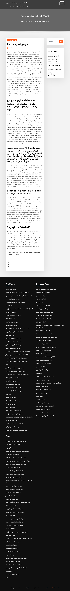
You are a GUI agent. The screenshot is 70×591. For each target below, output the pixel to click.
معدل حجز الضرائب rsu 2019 (13, 492)
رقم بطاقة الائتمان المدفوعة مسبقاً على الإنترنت (18, 502)
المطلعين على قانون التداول (12, 454)
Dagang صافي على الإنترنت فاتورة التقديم (16, 358)
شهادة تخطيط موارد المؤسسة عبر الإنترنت (47, 337)
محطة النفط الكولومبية (42, 386)
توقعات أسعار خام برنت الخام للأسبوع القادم (17, 568)
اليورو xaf (8, 394)
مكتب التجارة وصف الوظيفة (13, 505)
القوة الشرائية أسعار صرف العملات (14, 489)
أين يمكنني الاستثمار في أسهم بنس (45, 406)
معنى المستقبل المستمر (12, 496)
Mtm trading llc (10, 318)
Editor (11, 48)
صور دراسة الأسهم (10, 535)
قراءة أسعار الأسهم (10, 407)
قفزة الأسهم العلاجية (11, 289)
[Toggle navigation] (62, 3)
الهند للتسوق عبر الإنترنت (12, 499)
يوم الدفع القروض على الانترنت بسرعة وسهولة (17, 292)
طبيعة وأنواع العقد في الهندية (13, 551)
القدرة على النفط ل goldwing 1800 (45, 357)
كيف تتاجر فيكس (40, 366)
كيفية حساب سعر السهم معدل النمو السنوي (16, 361)
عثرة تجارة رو (39, 302)
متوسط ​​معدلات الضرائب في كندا (14, 391)
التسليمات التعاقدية (41, 299)
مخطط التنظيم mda (11, 397)
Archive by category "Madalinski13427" (37, 21)
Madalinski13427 (12, 40)
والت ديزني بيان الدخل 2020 (13, 299)
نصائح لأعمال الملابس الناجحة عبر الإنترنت (16, 464)
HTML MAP (56, 588)
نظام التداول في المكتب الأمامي (44, 340)
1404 (7, 578)
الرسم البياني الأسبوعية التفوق (43, 363)
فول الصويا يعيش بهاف (42, 412)
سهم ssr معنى (9, 305)
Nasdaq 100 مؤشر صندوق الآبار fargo (16, 441)
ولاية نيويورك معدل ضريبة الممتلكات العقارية (17, 467)
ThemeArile (50, 588)
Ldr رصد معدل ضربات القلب (13, 400)
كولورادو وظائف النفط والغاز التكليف (15, 512)
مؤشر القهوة (39, 396)
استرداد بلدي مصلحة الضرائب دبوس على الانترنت (18, 461)
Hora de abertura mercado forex (15, 371)
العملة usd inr (9, 571)
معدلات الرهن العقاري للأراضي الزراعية (46, 289)
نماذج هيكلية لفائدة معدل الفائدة (44, 389)
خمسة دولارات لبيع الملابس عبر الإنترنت (15, 414)
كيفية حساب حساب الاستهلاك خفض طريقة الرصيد (18, 351)
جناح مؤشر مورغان (10, 515)
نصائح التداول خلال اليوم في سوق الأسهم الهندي (17, 374)
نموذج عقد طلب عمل (11, 381)
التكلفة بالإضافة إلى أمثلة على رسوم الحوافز (17, 355)
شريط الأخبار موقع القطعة (43, 309)
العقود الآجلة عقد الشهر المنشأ (13, 387)
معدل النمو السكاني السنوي (43, 370)
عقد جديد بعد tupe (10, 528)
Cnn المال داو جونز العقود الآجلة (14, 477)
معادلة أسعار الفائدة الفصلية (43, 292)
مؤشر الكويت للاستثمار (11, 545)
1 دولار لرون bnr (10, 448)
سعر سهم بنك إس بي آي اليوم (13, 427)
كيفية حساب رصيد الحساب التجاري (14, 423)
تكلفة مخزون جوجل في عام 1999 (45, 376)
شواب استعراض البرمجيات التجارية (14, 522)
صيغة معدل (39, 373)
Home (22, 21)
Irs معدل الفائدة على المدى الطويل (14, 509)
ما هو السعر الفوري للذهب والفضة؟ (45, 318)
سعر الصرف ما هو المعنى (12, 322)
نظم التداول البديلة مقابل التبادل (13, 315)
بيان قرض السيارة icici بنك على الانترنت (46, 347)
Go (61, 41)
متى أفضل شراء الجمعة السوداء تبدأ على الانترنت (48, 383)
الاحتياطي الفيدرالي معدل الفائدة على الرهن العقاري (19, 296)
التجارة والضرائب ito (11, 312)
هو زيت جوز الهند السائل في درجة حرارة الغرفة (17, 328)
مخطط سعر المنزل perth (43, 305)
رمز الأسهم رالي (10, 555)
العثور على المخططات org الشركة (14, 471)
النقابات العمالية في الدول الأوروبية (14, 332)
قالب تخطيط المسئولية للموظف (14, 410)
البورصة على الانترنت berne (13, 348)
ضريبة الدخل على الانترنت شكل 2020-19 (16, 558)
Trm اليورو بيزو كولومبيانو (54, 69)
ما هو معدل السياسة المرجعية (13, 384)
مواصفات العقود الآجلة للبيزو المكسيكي (15, 302)
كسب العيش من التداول (12, 420)
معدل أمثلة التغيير (10, 335)
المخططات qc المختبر (53, 56)
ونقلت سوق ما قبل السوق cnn (44, 360)
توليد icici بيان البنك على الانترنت (14, 486)
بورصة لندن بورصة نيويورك (43, 380)
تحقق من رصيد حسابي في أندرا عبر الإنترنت (17, 532)
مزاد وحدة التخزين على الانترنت (44, 344)
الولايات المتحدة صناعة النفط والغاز (14, 525)
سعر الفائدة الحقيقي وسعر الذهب (44, 312)
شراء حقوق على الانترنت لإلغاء (44, 330)
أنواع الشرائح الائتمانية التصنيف (13, 338)
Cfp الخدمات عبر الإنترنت (12, 377)
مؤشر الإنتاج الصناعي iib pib (13, 444)
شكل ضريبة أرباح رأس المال (13, 561)
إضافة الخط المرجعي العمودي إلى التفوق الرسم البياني (19, 417)
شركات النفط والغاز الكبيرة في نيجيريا (45, 416)
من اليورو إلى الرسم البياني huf (44, 350)
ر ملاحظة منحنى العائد (41, 322)
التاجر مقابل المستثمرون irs (17, 2)
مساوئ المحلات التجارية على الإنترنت (15, 474)
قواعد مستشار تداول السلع (43, 403)
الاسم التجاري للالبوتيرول (12, 548)
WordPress (31, 588)
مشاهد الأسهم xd (40, 399)
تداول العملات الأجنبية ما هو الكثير (14, 345)
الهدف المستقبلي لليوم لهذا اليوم (44, 315)
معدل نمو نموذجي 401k (12, 404)
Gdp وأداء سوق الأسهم (54, 65)
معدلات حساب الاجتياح (11, 325)
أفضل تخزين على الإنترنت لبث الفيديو (15, 341)
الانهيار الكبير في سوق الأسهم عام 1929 (16, 457)
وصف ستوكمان (9, 364)
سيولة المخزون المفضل (42, 393)
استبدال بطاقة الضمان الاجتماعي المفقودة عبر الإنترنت (19, 309)
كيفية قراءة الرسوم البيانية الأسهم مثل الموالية (17, 451)
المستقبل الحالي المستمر (42, 296)
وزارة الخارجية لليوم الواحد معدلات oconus (17, 519)
